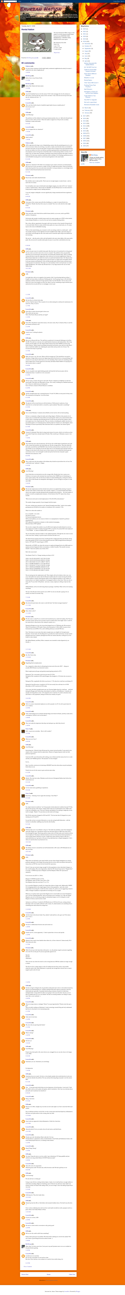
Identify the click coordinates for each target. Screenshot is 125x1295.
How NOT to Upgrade (90, 99)
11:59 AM (28, 1115)
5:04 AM (28, 1043)
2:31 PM (28, 1027)
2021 (84, 34)
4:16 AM (28, 465)
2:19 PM (28, 1219)
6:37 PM (28, 426)
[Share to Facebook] (48, 58)
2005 (84, 143)
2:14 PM (28, 1019)
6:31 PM (28, 397)
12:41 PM (28, 1131)
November (88, 43)
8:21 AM (28, 172)
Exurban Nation (40, 9)
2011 (84, 128)
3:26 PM (28, 1227)
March (87, 107)
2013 (84, 123)
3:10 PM (28, 1150)
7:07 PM (28, 733)
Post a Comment (28, 1266)
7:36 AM (28, 139)
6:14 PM (28, 375)
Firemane (28, 175)
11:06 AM (28, 1211)
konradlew (66, 1291)
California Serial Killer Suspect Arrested (90, 70)
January (87, 113)
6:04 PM (28, 365)
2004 (84, 146)
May (86, 58)
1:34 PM (28, 934)
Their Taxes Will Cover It (91, 82)
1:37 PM (28, 944)
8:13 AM (28, 1081)
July (86, 53)
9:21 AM (28, 824)
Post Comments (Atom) (51, 1280)
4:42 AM (28, 1169)
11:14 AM (28, 613)
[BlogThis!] (45, 58)
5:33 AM (28, 1189)
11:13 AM (28, 605)
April (86, 61)
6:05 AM (28, 123)
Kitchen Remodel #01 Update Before (90, 63)
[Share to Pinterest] (50, 58)
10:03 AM (28, 842)
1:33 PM (28, 317)
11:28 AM (28, 909)
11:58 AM (28, 657)
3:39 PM (28, 1160)
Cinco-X (28, 729)
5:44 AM (28, 483)
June (86, 56)
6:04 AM (28, 1056)
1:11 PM (28, 294)
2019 (84, 39)
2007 (84, 138)
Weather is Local (89, 77)
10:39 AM (28, 1197)
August (87, 51)
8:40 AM (28, 196)
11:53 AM (28, 649)
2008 (84, 136)
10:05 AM (28, 851)
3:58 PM (28, 1240)
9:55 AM (28, 1101)
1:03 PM (28, 708)
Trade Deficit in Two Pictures (90, 96)
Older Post (72, 1274)
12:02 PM (28, 698)
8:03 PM (28, 455)
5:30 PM (28, 1250)
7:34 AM (28, 131)
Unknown (28, 66)
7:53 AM (28, 597)
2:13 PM (28, 1011)
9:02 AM (28, 790)
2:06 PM (28, 998)
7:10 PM (28, 438)
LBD (27, 91)
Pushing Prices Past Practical (90, 85)
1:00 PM (28, 72)
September (88, 48)
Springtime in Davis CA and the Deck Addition (91, 92)
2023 (84, 29)
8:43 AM (28, 207)
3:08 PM (28, 334)
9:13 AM (28, 798)
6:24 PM (28, 388)
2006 (84, 140)
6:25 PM (28, 1263)
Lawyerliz (28, 103)
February (87, 110)
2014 (84, 121)
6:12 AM (28, 772)
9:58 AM (28, 245)
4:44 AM (28, 109)
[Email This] (43, 58)
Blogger (78, 1291)
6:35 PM (28, 407)
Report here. (57, 52)
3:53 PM (28, 80)
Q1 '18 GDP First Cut (90, 67)
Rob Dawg (28, 75)
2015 (84, 118)
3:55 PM (28, 88)
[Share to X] (46, 58)
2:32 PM (28, 326)
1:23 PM (28, 918)
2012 (84, 126)
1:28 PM (28, 926)
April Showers (88, 89)
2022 (84, 31)
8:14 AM (28, 159)
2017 (84, 116)
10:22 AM (28, 268)
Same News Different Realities (90, 74)
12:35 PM (28, 1123)
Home (48, 1274)
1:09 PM (28, 717)
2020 (84, 36)
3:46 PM (28, 1035)
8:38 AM (28, 1093)
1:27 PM (28, 305)
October (87, 46)
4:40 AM (28, 741)
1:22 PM (28, 1142)
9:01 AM (28, 782)
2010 (84, 131)
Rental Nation (88, 80)
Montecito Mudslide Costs (91, 104)
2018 (84, 41)
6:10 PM (28, 99)
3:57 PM (28, 350)
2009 (84, 133)
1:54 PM (28, 982)
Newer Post (25, 1274)
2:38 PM (28, 725)
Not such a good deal (90, 102)
